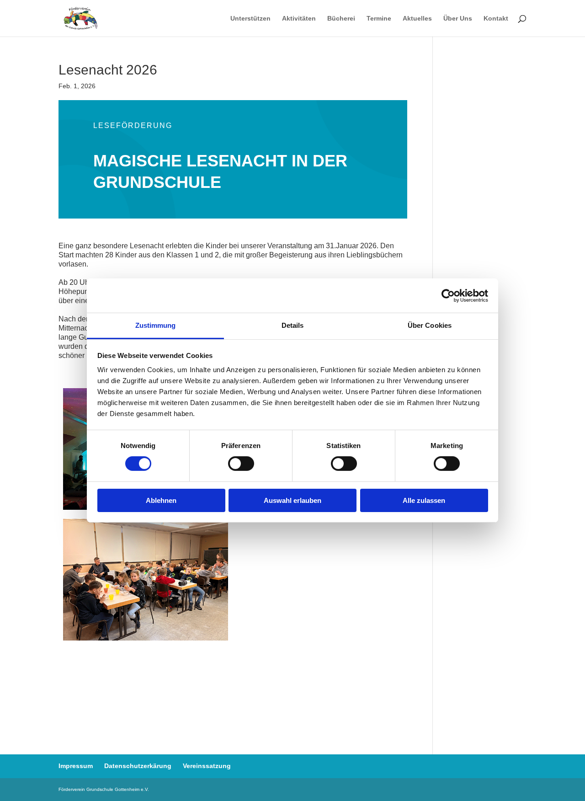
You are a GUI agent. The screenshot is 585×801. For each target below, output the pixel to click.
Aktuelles (417, 18)
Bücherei (341, 18)
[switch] (241, 463)
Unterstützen (250, 18)
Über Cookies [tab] (430, 325)
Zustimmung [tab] (155, 325)
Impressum (75, 765)
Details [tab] (293, 325)
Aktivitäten (299, 18)
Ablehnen (161, 500)
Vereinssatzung (207, 765)
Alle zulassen (424, 500)
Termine (379, 18)
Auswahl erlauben (292, 500)
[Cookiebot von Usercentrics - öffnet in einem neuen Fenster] (448, 295)
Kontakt (496, 18)
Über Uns (457, 18)
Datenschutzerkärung (137, 765)
